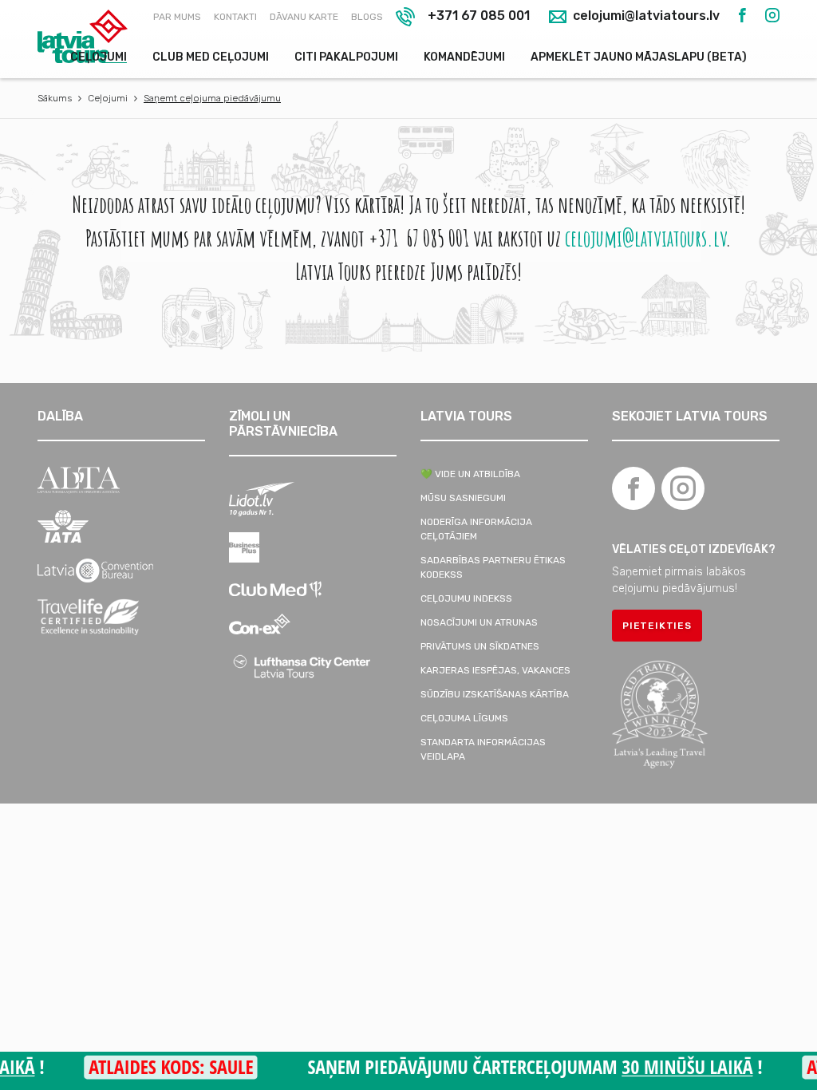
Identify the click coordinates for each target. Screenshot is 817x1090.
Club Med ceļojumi (210, 57)
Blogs (367, 16)
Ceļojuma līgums (464, 718)
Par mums (177, 16)
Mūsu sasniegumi (463, 498)
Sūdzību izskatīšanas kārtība (494, 694)
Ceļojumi (98, 57)
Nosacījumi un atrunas (479, 622)
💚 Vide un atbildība (470, 474)
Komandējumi (464, 57)
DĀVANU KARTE (304, 16)
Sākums (54, 98)
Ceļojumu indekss (466, 598)
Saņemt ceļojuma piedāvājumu (212, 98)
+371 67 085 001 (479, 15)
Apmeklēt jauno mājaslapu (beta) (639, 57)
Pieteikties (657, 625)
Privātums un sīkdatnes (479, 646)
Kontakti (235, 16)
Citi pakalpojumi (346, 57)
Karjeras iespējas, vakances (495, 670)
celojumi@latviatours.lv (645, 16)
